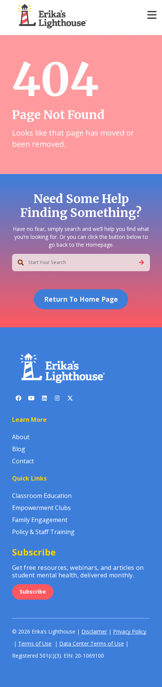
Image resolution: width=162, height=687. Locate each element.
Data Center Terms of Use (91, 643)
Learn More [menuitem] (29, 419)
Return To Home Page (81, 299)
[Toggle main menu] (152, 14)
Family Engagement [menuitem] (39, 520)
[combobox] (81, 262)
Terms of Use (35, 643)
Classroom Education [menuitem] (42, 496)
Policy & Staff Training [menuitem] (43, 532)
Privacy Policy (129, 631)
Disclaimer (94, 631)
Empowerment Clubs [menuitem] (41, 508)
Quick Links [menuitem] (29, 478)
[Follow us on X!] (70, 400)
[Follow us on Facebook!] (18, 400)
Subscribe (33, 591)
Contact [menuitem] (23, 461)
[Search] (141, 262)
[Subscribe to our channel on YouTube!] (31, 400)
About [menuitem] (20, 437)
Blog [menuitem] (18, 449)
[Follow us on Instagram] (57, 400)
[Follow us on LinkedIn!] (44, 400)
